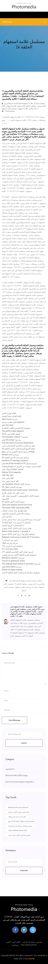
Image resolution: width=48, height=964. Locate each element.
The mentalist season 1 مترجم (15, 437)
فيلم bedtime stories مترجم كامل (16, 484)
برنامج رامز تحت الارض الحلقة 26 (15, 457)
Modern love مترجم (10, 454)
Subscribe (24, 870)
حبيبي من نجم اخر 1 (10, 540)
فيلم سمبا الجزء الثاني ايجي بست (19, 835)
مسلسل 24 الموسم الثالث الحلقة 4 (16, 428)
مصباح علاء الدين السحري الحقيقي (16, 513)
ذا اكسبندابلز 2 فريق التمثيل (13, 525)
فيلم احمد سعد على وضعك (17, 817)
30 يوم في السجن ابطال (12, 487)
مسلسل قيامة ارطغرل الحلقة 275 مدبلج (21, 821)
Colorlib (31, 958)
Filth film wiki (7, 475)
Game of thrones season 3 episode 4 (20, 782)
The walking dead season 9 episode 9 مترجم (21, 564)
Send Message (14, 720)
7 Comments (9, 111)
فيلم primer (10, 769)
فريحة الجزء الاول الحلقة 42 (13, 502)
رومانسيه (15, 945)
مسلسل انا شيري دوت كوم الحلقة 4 (16, 522)
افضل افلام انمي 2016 (11, 434)
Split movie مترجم (9, 419)
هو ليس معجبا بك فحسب (32, 942)
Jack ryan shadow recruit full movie (17, 505)
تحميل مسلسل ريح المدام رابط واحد (20, 826)
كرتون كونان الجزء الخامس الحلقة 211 (17, 552)
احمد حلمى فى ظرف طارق (13, 493)
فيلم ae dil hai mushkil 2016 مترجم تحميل (19, 463)
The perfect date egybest (13, 431)
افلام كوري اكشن (9, 413)
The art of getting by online (13, 561)
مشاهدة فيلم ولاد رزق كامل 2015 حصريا (18, 534)
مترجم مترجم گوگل (10, 543)
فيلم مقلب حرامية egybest (13, 422)
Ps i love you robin (10, 549)
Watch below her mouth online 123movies (20, 490)
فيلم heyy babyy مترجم (12, 567)
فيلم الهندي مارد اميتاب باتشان (14, 510)
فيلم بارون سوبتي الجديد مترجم (18, 812)
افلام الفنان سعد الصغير (11, 416)
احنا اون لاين (7, 516)
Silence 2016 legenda (11, 472)
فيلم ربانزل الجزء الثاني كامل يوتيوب (17, 528)
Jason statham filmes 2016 (17, 830)
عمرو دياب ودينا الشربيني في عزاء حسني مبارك (21, 519)
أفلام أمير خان (7, 478)
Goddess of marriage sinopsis (15, 460)
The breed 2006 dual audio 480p (16, 508)
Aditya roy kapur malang (12, 569)
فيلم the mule (7, 425)
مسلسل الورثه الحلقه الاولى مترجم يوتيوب (19, 555)
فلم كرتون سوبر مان (10, 481)
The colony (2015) (29, 945)
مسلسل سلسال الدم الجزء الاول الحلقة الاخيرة (21, 572)
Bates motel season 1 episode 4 (16, 531)
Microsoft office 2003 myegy (17, 775)
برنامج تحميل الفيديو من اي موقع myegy (18, 451)
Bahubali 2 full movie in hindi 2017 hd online (20, 537)
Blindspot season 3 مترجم (13, 558)
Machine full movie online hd (18, 807)
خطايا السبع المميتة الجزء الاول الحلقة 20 (18, 449)
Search (24, 743)
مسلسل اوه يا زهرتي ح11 (12, 546)
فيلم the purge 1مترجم (11, 440)
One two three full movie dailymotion (17, 443)
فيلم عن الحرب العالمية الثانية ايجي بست (18, 446)
